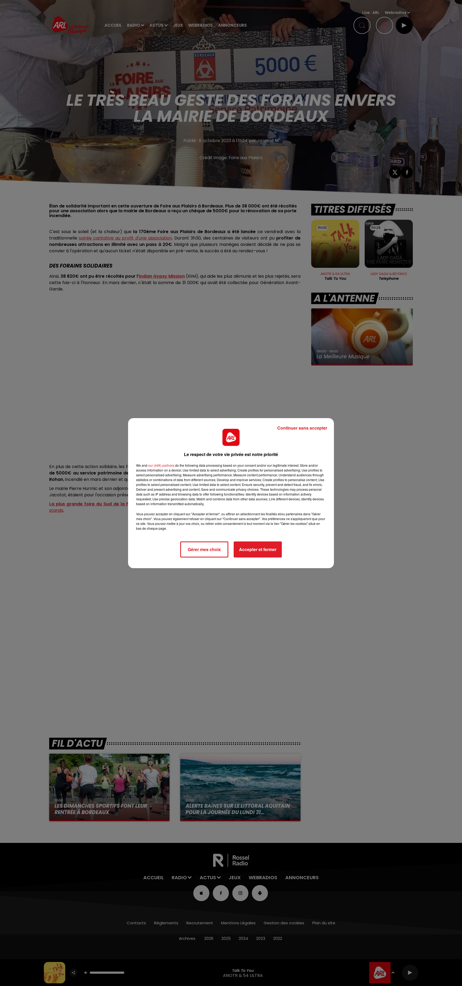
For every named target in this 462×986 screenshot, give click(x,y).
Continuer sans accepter (302, 428)
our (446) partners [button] (161, 465)
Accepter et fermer (257, 549)
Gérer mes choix (204, 549)
